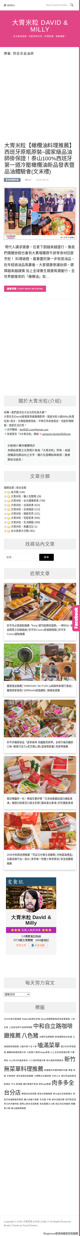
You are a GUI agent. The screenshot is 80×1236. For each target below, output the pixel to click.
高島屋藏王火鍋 (47, 1104)
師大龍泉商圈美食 (54, 1060)
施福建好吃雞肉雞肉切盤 (56, 1070)
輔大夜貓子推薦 (31, 1099)
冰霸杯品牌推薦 (46, 1037)
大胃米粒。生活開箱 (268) (25, 522)
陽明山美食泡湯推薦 (29, 1104)
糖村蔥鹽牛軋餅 (30, 1084)
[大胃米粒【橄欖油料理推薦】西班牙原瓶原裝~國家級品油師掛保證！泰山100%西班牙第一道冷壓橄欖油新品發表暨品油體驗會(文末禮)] (40, 213)
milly (28, 180)
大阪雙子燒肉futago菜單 (38, 1052)
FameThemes (30, 1225)
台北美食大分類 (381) (23, 530)
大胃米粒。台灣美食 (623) (25, 505)
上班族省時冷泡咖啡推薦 (20, 1027)
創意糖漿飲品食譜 (63, 1037)
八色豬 (30, 1035)
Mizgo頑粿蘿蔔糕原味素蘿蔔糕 (55, 1019)
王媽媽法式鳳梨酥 (42, 1076)
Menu (11, 5)
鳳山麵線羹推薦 (18, 1108)
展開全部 (9, 487)
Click (76, 618)
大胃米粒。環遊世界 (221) (25, 513)
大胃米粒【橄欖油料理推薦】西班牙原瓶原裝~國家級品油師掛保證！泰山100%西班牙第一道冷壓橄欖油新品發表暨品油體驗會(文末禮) (39, 159)
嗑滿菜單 (48, 1045)
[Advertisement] (40, 105)
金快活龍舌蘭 (58, 1099)
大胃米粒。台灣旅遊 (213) (25, 509)
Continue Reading (30, 289)
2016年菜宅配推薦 (12, 1019)
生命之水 (56, 1076)
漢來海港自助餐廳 (24, 1076)
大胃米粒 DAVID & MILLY (40, 26)
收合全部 (21, 487)
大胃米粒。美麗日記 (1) (24, 526)
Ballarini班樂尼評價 (31, 1019)
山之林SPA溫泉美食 (18, 1060)
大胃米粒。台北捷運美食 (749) (28, 500)
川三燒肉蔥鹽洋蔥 (37, 1060)
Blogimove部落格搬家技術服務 (60, 1233)
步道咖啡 (11, 1076)
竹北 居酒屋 (16, 1084)
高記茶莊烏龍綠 (62, 1104)
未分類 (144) (18, 492)
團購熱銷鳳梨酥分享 (16, 1052)
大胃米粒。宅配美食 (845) (25, 517)
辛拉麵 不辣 (45, 1099)
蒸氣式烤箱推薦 (44, 1094)
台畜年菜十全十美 (28, 1046)
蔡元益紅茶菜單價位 (62, 1094)
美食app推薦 (45, 1084)
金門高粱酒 (70, 1099)
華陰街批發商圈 (29, 1094)
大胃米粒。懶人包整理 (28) (26, 496)
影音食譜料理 (12, 180)
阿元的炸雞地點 (11, 1104)
